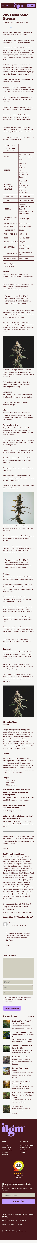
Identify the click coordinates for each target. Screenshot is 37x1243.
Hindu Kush (7, 878)
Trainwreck (14, 896)
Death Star (15, 868)
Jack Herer (17, 878)
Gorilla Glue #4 (18, 873)
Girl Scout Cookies (13, 871)
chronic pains (24, 609)
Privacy (19, 1224)
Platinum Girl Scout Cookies (13, 887)
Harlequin (16, 875)
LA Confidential (27, 878)
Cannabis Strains (11, 904)
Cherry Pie (27, 866)
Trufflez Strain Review (20, 1057)
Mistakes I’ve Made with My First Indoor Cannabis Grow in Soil (23, 1095)
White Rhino (24, 896)
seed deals (24, 137)
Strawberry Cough (19, 891)
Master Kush (26, 109)
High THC (21, 904)
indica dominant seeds (19, 301)
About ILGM (6, 1148)
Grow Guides (25, 1148)
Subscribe (18, 1201)
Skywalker (17, 889)
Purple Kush (28, 887)
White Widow (8, 898)
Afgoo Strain (9, 910)
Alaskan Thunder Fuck (11, 859)
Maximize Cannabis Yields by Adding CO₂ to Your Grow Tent (22, 1034)
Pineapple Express (22, 885)
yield (18, 746)
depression (7, 587)
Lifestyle (23, 1150)
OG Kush (15, 109)
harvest (22, 652)
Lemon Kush (18, 880)
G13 (4, 871)
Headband (25, 875)
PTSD (20, 601)
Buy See (30, 5)
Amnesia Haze (25, 859)
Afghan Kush (7, 857)
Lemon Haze (8, 880)
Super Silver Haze (19, 894)
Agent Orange (18, 857)
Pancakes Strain (18, 1106)
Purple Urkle (7, 889)
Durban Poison (25, 868)
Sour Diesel (7, 109)
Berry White (7, 861)
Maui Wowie (17, 882)
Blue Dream (13, 864)
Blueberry (23, 864)
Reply (7, 945)
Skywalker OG (27, 889)
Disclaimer (11, 1224)
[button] (7, 5)
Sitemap (5, 1155)
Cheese (10, 866)
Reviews (5, 1152)
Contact (5, 1145)
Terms (4, 1224)
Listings (23, 1152)
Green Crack (7, 875)
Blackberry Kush (19, 861)
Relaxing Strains (22, 907)
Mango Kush (28, 880)
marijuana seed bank (17, 303)
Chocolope (6, 868)
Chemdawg (18, 866)
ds (33, 5)
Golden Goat (7, 873)
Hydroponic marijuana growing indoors (19, 912)
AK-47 (27, 857)
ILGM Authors (7, 1150)
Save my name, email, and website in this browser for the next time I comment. (18, 999)
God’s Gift (24, 871)
